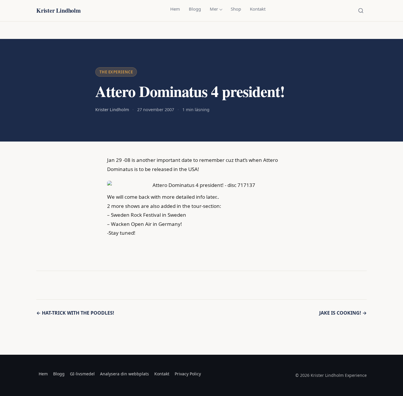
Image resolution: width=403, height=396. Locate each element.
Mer (214, 9)
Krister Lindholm (58, 10)
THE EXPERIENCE (116, 72)
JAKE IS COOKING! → (343, 313)
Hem (175, 9)
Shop (236, 9)
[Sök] (361, 11)
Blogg (195, 9)
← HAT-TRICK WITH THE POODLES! (75, 313)
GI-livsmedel (82, 374)
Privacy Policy (188, 374)
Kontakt (258, 9)
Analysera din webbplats (124, 374)
